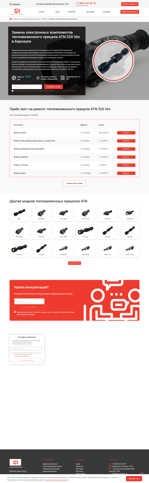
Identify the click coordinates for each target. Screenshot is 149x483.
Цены (57, 12)
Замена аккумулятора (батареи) (29, 149)
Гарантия (71, 12)
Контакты (106, 12)
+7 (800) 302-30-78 (86, 3)
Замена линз (20, 173)
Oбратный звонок (130, 12)
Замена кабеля (21, 157)
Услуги (41, 12)
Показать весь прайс (74, 183)
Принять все (134, 479)
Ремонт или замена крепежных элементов (34, 141)
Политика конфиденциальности (57, 480)
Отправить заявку (54, 87)
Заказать (126, 132)
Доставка (90, 12)
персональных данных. (68, 91)
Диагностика (20, 132)
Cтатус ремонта (129, 4)
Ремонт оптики (21, 165)
